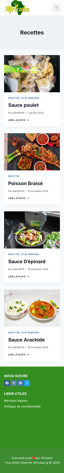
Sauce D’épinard (27, 261)
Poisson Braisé (25, 183)
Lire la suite (18, 120)
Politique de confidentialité (22, 406)
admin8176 (18, 112)
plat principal (31, 98)
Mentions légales (15, 400)
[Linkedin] (20, 383)
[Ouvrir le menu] (56, 8)
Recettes (14, 98)
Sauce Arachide (26, 340)
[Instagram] (14, 383)
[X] (27, 383)
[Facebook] (7, 383)
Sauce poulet (23, 105)
